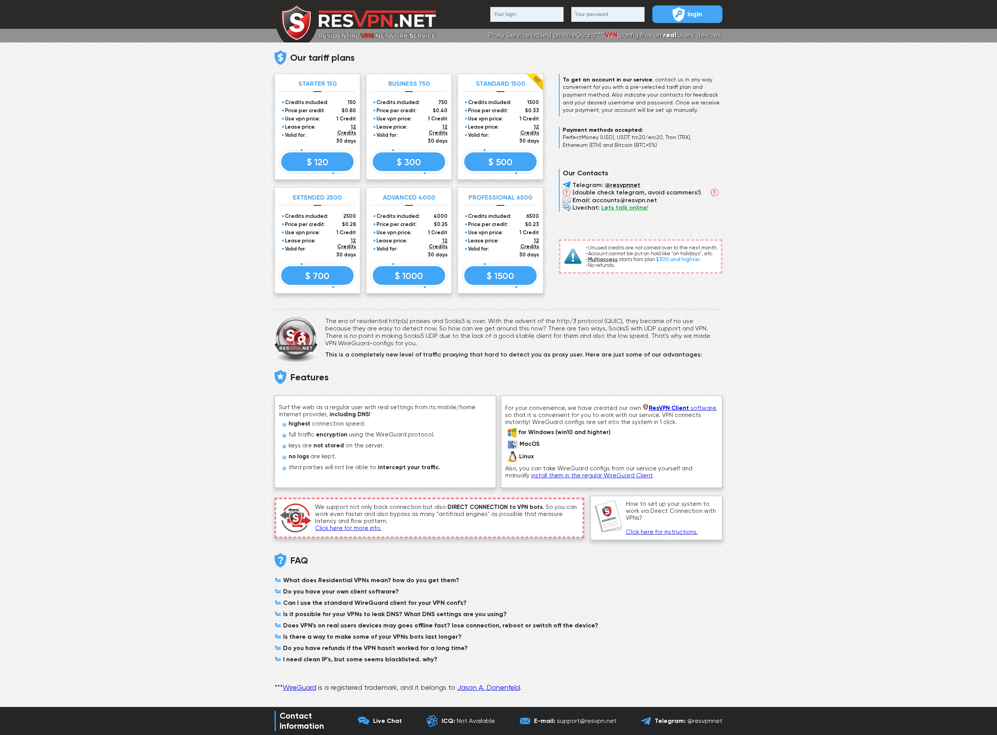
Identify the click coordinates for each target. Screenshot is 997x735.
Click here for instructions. (662, 531)
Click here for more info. (348, 528)
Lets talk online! (624, 207)
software (682, 408)
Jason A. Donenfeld (488, 687)
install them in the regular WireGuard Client (592, 475)
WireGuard (299, 687)
